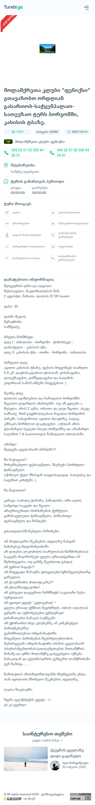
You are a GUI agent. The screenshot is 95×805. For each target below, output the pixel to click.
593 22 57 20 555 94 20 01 (27, 152)
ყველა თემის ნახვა (45, 740)
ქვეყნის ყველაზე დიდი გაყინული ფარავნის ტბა (67, 753)
